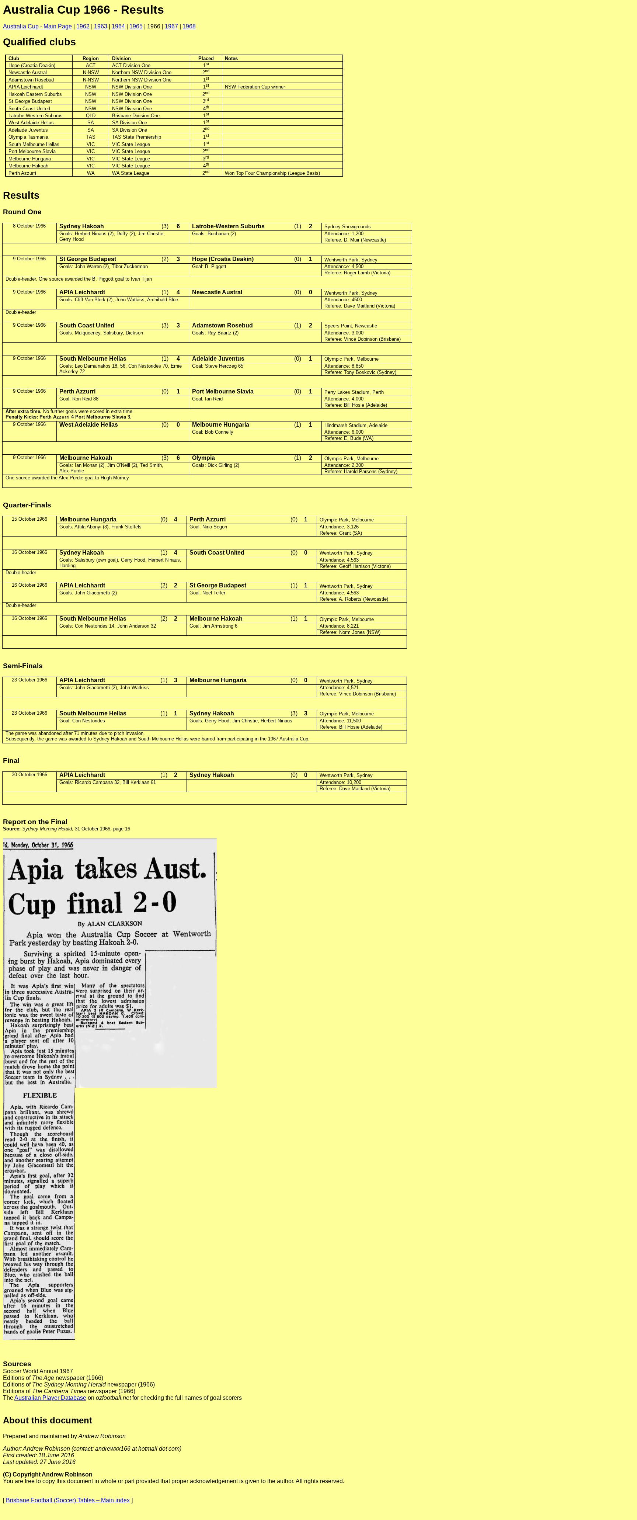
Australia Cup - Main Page (37, 26)
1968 (189, 26)
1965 (136, 26)
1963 (100, 26)
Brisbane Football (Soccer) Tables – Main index (68, 1500)
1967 (171, 26)
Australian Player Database (50, 1398)
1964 (118, 26)
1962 (83, 26)
